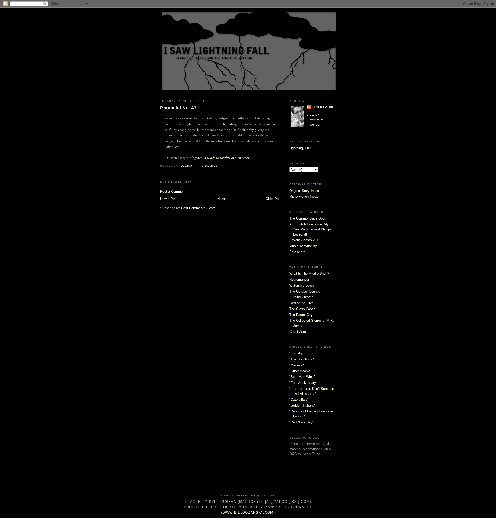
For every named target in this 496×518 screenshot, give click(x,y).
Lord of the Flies (301, 303)
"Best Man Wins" (302, 377)
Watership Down (301, 285)
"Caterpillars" (299, 399)
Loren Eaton (322, 107)
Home (221, 199)
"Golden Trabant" (302, 405)
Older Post (274, 199)
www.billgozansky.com (248, 512)
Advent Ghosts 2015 (304, 240)
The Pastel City (301, 315)
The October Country (305, 291)
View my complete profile (315, 119)
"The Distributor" (301, 359)
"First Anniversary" (303, 383)
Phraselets (297, 252)
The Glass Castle (302, 309)
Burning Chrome (301, 297)
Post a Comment (172, 191)
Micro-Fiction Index (303, 196)
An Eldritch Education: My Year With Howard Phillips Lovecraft (310, 229)
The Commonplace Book (307, 218)
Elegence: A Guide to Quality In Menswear (219, 157)
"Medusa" (296, 365)
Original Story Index (304, 191)
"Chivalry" (296, 353)
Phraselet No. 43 (178, 107)
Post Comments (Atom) (198, 208)
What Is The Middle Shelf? (309, 274)
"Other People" (300, 371)
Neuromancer (299, 279)
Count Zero (297, 332)
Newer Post (168, 199)
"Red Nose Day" (301, 422)
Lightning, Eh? (300, 148)
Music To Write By (303, 246)
